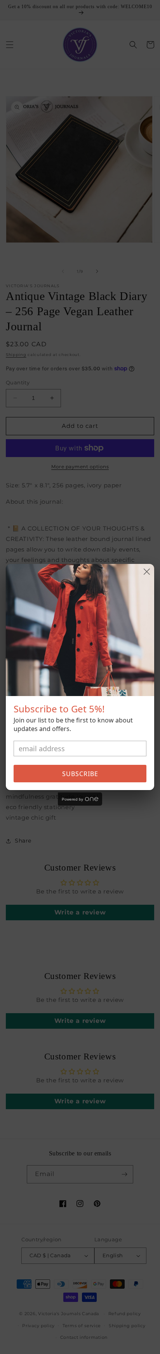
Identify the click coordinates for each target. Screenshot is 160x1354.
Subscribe (80, 773)
